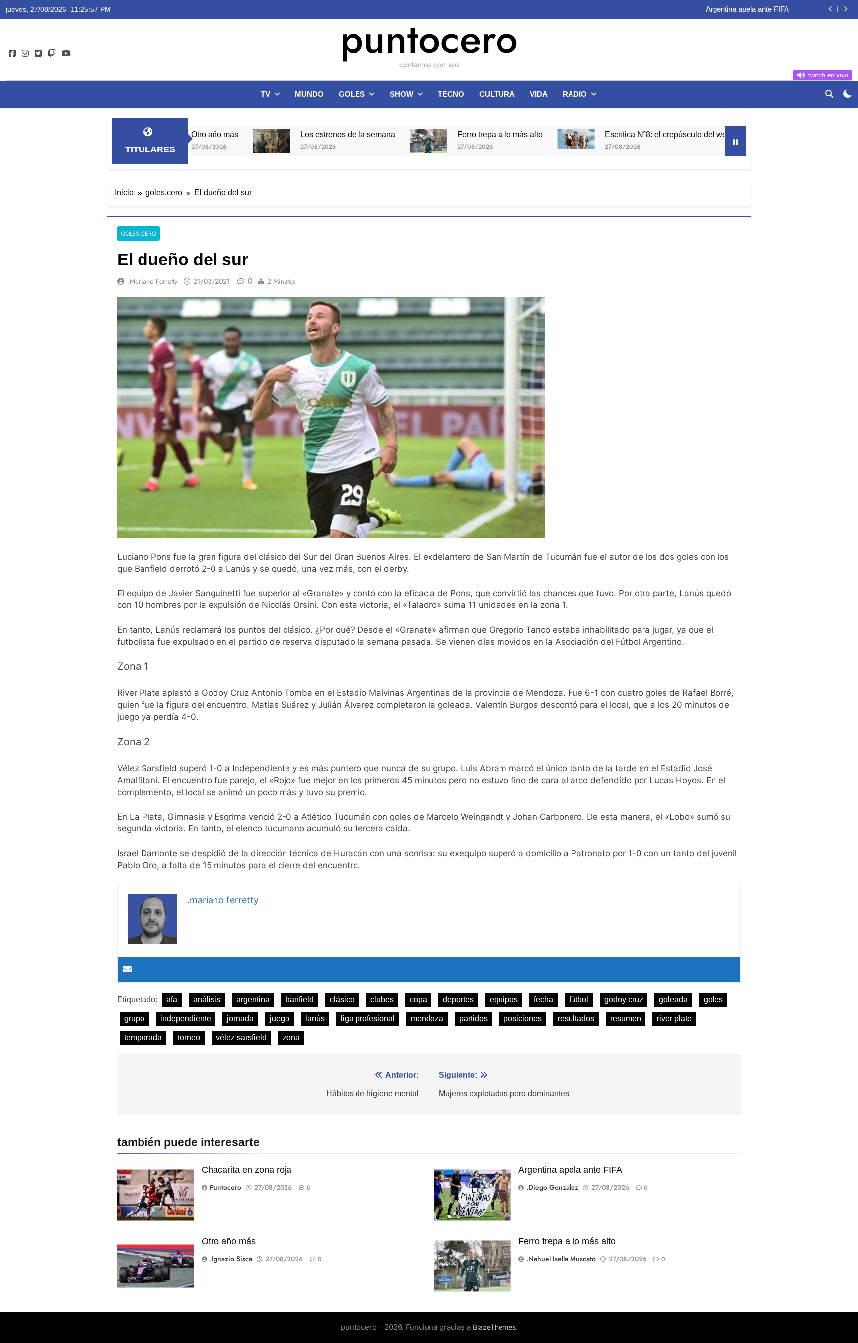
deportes (458, 999)
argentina (253, 999)
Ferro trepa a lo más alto (436, 134)
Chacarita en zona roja (246, 1170)
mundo (309, 94)
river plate (674, 1018)
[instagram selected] (25, 54)
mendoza (427, 1018)
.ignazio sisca (231, 1259)
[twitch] (52, 54)
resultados (576, 1018)
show (401, 94)
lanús (315, 1018)
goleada (673, 999)
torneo (189, 1037)
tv (265, 94)
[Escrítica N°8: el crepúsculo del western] (512, 139)
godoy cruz (623, 999)
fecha (543, 999)
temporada (143, 1037)
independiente (185, 1018)
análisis (206, 999)
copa (418, 999)
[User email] (127, 970)
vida (539, 94)
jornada (240, 1018)
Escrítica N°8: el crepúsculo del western (610, 134)
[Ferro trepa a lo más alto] (364, 141)
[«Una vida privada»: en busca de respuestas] (713, 141)
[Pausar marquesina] (735, 141)
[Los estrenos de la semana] (207, 141)
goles (352, 94)
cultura (497, 94)
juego (279, 1018)
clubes (382, 999)
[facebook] (12, 54)
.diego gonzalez (552, 1187)
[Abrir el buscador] (829, 94)
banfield (300, 999)
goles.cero (138, 233)
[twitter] (38, 54)
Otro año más (766, 10)
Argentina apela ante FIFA (570, 1170)
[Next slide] (845, 9)
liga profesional (368, 1018)
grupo (134, 1018)
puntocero (429, 39)
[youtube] (66, 54)
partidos (473, 1018)
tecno (451, 94)
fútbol (578, 999)
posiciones (522, 1018)
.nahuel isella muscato (561, 1259)
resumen (625, 1018)
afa (171, 999)
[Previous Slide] (830, 9)
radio (575, 94)
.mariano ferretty (152, 281)
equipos (504, 999)
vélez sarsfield (241, 1037)
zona (291, 1037)
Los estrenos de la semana (283, 134)
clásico (342, 999)
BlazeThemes (494, 1327)
